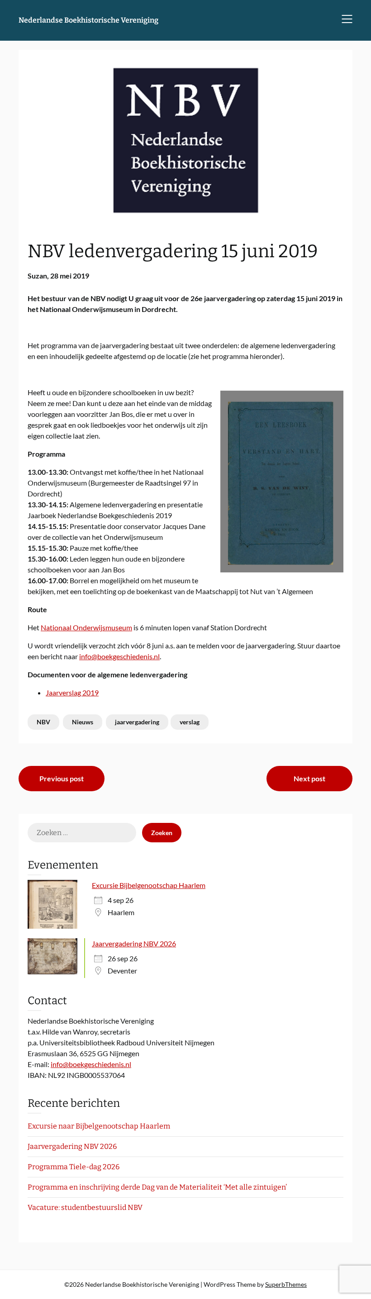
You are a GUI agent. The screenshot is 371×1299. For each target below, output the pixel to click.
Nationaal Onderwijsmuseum (86, 627)
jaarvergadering (137, 722)
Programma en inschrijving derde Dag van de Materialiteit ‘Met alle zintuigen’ (157, 1187)
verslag (190, 722)
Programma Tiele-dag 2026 (73, 1166)
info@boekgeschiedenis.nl (119, 656)
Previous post (61, 778)
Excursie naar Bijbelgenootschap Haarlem (99, 1126)
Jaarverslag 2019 (72, 692)
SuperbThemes (286, 1284)
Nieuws (82, 722)
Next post (309, 778)
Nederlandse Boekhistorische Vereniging (88, 20)
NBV (43, 722)
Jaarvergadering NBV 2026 (134, 943)
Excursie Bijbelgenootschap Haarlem (148, 885)
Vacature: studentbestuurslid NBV (85, 1207)
